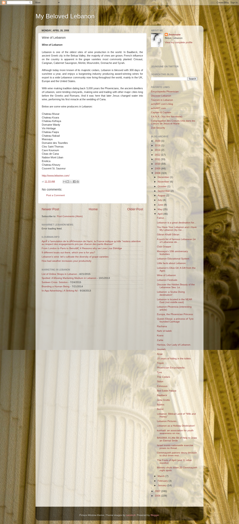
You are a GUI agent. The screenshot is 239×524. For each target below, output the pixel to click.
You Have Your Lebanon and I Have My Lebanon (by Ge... (177, 228)
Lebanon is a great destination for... (176, 222)
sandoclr (130, 515)
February (163, 481)
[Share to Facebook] (74, 181)
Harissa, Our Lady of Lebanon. (174, 344)
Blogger (155, 515)
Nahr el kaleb (164, 331)
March (161, 476)
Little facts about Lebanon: (171, 263)
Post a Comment (55, 195)
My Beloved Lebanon (65, 16)
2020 (158, 141)
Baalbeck (162, 395)
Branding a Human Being (55, 286)
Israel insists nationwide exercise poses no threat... (175, 446)
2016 (158, 145)
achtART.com (158, 108)
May (160, 209)
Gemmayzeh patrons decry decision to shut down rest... (177, 454)
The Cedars (163, 377)
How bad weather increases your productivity (66, 261)
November (164, 181)
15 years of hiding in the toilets (174, 358)
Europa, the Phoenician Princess (175, 314)
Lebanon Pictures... (167, 421)
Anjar (160, 354)
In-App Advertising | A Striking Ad (60, 290)
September (164, 191)
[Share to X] (71, 181)
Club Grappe (164, 246)
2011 (158, 159)
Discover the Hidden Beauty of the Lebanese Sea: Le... (176, 286)
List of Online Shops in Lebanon (59, 274)
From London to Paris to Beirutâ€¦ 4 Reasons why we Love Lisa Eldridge (82, 248)
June (161, 204)
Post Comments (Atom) (70, 216)
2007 (158, 491)
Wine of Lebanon (166, 275)
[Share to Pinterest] (77, 181)
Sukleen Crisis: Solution (55, 282)
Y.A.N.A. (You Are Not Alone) (166, 116)
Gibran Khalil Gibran (168, 234)
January (162, 485)
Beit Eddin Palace (166, 390)
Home (93, 209)
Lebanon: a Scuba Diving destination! (171, 293)
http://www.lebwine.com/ (55, 175)
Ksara (160, 335)
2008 (158, 173)
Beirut (160, 409)
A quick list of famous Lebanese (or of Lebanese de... (176, 240)
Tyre (159, 372)
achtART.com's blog (162, 104)
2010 (158, 164)
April (160, 214)
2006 (158, 495)
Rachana (162, 326)
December (164, 177)
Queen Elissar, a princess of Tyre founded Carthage (175, 320)
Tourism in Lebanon (162, 100)
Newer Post (50, 209)
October (162, 186)
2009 (158, 168)
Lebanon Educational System (173, 258)
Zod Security (158, 127)
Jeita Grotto (163, 400)
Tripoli (160, 363)
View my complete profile (178, 42)
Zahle (160, 340)
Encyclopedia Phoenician (165, 91)
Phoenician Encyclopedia (171, 367)
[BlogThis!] (67, 181)
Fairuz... (161, 218)
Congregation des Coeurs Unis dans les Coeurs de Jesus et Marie (173, 122)
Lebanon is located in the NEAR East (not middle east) (174, 301)
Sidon (160, 381)
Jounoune (174, 34)
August (162, 195)
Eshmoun (162, 386)
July (160, 200)
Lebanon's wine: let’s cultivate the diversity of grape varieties (75, 256)
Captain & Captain (161, 112)
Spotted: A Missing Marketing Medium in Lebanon (69, 278)
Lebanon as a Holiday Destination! (176, 425)
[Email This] (64, 181)
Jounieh (161, 349)
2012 (158, 154)
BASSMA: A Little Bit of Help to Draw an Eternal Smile (177, 439)
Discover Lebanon (161, 95)
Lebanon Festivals (167, 280)
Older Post (135, 209)
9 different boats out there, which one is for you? (68, 252)
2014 (158, 150)
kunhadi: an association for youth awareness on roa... (175, 432)
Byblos (160, 404)
